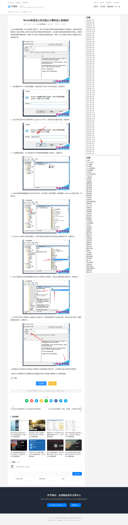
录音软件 (89, 207)
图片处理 (89, 190)
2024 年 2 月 (90, 51)
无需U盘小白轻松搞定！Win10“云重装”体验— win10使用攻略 (37, 454)
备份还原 (89, 191)
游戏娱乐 (89, 229)
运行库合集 (89, 262)
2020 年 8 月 (90, 122)
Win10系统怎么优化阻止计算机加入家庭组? (46, 20)
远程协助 (89, 264)
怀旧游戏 (89, 209)
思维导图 (89, 211)
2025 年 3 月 (90, 36)
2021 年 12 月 (90, 90)
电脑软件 (89, 231)
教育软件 (89, 217)
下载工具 (89, 176)
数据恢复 (89, 219)
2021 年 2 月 (90, 110)
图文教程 (89, 188)
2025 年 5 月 (90, 34)
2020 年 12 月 (90, 114)
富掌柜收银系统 (91, 201)
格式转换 (89, 227)
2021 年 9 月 (90, 96)
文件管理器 (89, 223)
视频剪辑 (89, 254)
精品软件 (110, 6)
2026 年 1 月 (90, 26)
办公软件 (89, 180)
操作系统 (89, 215)
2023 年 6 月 (90, 67)
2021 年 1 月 (90, 112)
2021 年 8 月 (90, 98)
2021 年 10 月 (90, 94)
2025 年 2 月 (90, 37)
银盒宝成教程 (90, 268)
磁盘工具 (89, 235)
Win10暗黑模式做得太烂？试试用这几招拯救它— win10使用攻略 (19, 454)
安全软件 (89, 197)
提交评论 (77, 474)
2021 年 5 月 (90, 104)
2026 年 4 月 (90, 22)
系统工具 (89, 240)
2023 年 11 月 (90, 57)
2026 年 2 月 (90, 24)
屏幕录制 (89, 203)
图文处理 (89, 186)
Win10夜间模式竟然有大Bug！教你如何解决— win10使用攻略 (73, 434)
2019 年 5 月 (90, 151)
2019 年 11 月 (90, 139)
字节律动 (13, 6)
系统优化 (89, 237)
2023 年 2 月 (90, 75)
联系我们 (75, 505)
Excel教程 (89, 164)
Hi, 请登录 (11, 2)
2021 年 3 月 (90, 108)
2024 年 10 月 (90, 41)
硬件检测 (89, 233)
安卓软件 (89, 199)
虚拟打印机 (89, 248)
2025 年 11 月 (90, 30)
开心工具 (89, 205)
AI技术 (95, 6)
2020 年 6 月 (90, 126)
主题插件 (89, 178)
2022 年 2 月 (90, 87)
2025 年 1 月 (90, 39)
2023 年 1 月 (90, 77)
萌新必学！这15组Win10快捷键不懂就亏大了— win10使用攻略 (55, 434)
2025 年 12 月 (90, 28)
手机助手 (89, 213)
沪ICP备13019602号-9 (57, 505)
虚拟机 (88, 250)
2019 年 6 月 (90, 149)
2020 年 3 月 (90, 132)
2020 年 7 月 (90, 124)
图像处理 (89, 184)
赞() (63, 24)
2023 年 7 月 (90, 65)
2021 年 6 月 (90, 102)
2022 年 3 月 (90, 85)
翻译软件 (89, 244)
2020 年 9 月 (90, 120)
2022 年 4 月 (90, 83)
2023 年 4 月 (90, 71)
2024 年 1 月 (90, 53)
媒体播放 (89, 195)
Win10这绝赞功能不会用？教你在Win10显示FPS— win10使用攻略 (73, 454)
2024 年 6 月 (90, 47)
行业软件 (89, 252)
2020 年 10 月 (90, 118)
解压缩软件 (89, 256)
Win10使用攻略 (24, 12)
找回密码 (25, 2)
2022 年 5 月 (90, 81)
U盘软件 (88, 172)
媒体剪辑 (89, 193)
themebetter (70, 518)
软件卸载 (89, 258)
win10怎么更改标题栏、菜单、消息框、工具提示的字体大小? (65, 410)
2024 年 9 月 (90, 43)
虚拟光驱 (89, 246)
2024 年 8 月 (90, 45)
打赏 (52, 383)
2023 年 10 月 (90, 59)
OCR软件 (89, 166)
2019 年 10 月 (90, 141)
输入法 (88, 260)
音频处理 (89, 270)
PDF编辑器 (89, 170)
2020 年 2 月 (90, 134)
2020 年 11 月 (90, 116)
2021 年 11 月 (90, 92)
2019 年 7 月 (90, 147)
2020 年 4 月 (90, 130)
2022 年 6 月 (90, 79)
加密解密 (89, 182)
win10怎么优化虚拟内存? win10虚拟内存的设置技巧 (26, 409)
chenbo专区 (90, 162)
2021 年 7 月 (90, 100)
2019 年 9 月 (90, 143)
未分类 (102, 6)
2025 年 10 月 (90, 32)
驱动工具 (89, 272)
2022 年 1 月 (90, 88)
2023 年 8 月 (90, 63)
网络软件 (89, 242)
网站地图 (78, 518)
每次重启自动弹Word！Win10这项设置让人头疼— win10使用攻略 (19, 434)
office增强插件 (90, 168)
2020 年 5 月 (90, 128)
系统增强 (89, 239)
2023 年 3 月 (90, 73)
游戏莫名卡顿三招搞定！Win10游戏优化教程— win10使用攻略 (37, 434)
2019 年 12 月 (90, 137)
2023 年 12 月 (90, 55)
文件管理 (89, 221)
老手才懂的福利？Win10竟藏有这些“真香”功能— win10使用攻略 (55, 454)
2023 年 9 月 (90, 61)
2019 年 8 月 (90, 145)
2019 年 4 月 (90, 153)
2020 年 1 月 (90, 136)
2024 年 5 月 (90, 49)
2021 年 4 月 (90, 106)
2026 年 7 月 (90, 20)
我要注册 (18, 2)
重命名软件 (89, 266)
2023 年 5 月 (90, 69)
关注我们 (116, 2)
